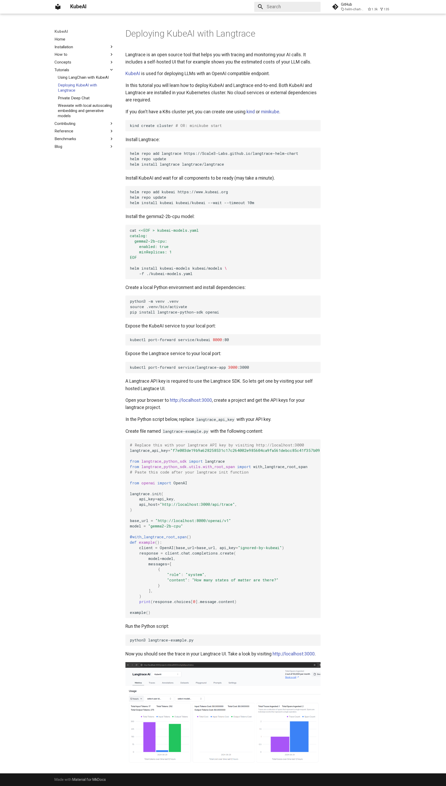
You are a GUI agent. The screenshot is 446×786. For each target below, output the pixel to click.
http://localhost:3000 (191, 400)
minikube (270, 111)
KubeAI (61, 31)
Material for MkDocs (89, 779)
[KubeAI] (57, 6)
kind (250, 111)
